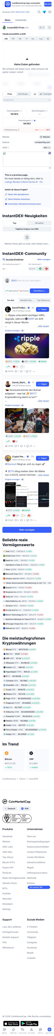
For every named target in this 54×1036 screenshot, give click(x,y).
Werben (6, 841)
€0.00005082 (26, 730)
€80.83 (19, 667)
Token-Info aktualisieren (18, 194)
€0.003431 (23, 716)
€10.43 (21, 685)
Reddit (30, 952)
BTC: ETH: (20, 12)
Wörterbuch (8, 947)
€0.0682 (20, 721)
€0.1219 (20, 694)
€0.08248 (17, 676)
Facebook (32, 947)
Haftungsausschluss (37, 872)
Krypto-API (7, 867)
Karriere (31, 883)
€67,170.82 (21, 649)
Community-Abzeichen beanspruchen (24, 204)
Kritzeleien (7, 904)
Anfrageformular (10, 932)
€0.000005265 (24, 712)
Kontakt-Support (10, 937)
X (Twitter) (32, 926)
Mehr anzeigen (44, 259)
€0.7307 (18, 707)
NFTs (5, 888)
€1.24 (18, 658)
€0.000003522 (23, 698)
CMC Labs (7, 846)
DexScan (6, 872)
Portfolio (6, 893)
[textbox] (30, 282)
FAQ (4, 942)
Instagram (32, 942)
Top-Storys (8, 857)
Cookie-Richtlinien (36, 857)
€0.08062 (22, 703)
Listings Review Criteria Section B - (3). (24, 182)
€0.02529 (20, 734)
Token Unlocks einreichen (19, 199)
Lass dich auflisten (11, 926)
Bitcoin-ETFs (8, 862)
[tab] (35, 94)
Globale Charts (9, 883)
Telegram (31, 937)
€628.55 (20, 689)
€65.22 (22, 672)
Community (32, 932)
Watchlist (7, 898)
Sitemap (6, 909)
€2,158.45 (21, 663)
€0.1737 (20, 725)
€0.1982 (21, 681)
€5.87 (17, 654)
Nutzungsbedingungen (38, 841)
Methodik (31, 878)
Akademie (7, 836)
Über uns (31, 836)
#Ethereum (11, 464)
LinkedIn (31, 958)
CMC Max (7, 852)
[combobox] (27, 100)
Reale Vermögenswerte (13, 878)
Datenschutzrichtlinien (38, 846)
